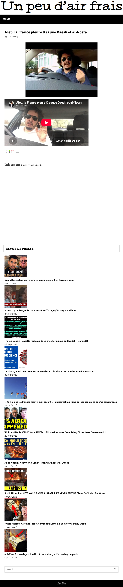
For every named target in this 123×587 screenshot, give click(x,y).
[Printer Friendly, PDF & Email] (12, 151)
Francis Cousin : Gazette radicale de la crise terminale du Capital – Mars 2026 (46, 341)
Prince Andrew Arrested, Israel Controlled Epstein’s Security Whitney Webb (45, 523)
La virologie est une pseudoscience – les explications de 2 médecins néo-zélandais (49, 371)
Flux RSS (61, 583)
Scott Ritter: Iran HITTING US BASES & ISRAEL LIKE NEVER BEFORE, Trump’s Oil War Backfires (54, 493)
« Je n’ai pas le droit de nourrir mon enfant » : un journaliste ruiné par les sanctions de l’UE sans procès (60, 402)
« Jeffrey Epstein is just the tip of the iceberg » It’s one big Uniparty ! (41, 554)
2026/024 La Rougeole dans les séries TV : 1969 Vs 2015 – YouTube (40, 310)
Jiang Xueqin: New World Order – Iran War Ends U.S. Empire (36, 462)
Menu (6, 19)
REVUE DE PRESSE (20, 248)
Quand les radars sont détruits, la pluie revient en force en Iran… (39, 280)
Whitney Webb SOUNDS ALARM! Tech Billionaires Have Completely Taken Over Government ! (55, 432)
